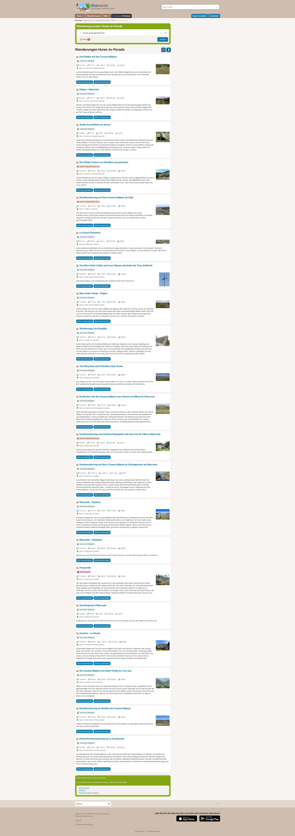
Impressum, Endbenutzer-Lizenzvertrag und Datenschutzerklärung (92, 815)
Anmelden (214, 16)
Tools (79, 16)
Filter (86, 39)
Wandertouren (93, 16)
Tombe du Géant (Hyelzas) (89, 793)
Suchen (163, 39)
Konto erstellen (199, 16)
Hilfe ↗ (106, 16)
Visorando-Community (84, 824)
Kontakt (78, 820)
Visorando (78, 20)
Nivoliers (82, 790)
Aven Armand (84, 788)
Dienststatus (140, 831)
